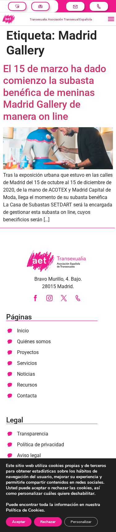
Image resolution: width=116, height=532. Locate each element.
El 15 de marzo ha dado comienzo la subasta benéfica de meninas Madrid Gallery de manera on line (54, 92)
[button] (111, 19)
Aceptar (18, 521)
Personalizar (81, 521)
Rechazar (48, 521)
